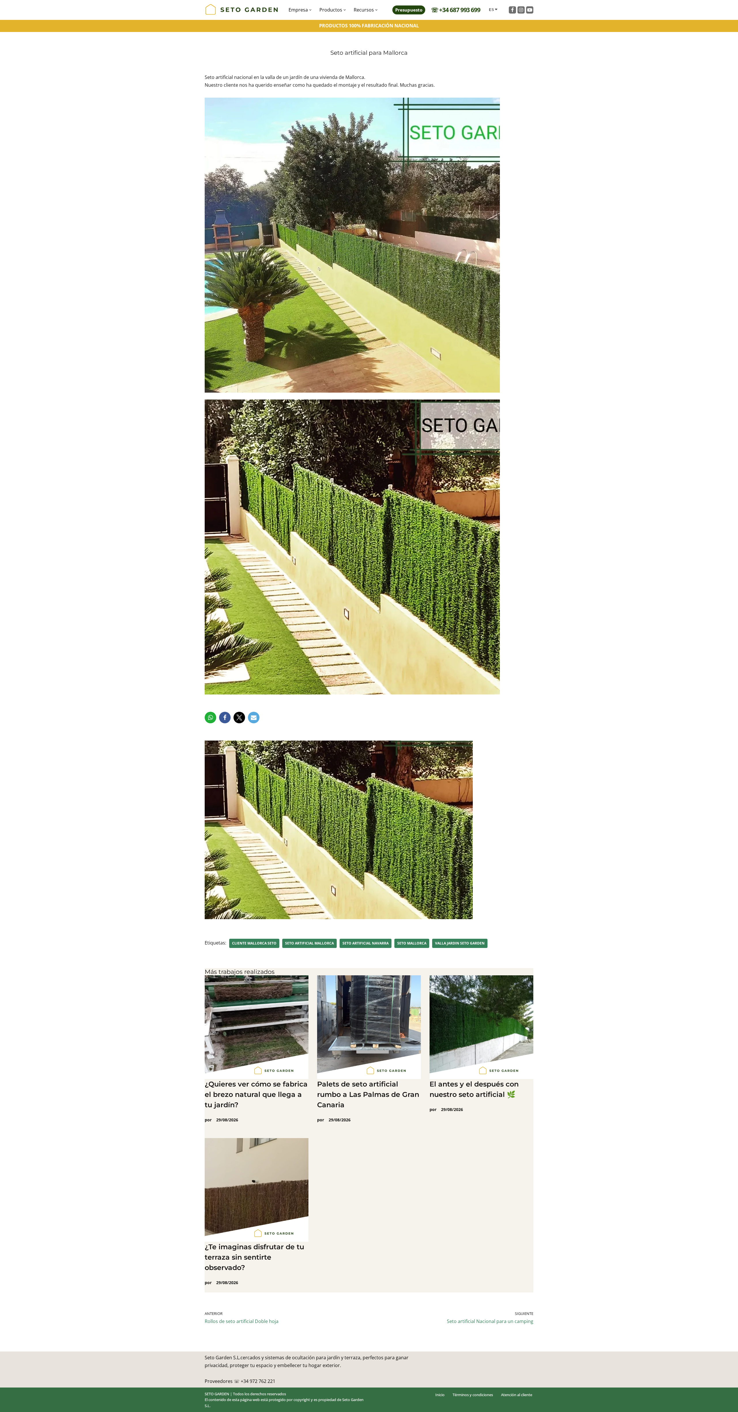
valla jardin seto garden (460, 943)
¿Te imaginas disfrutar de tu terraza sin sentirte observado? (254, 1257)
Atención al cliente (516, 1394)
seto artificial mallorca (309, 943)
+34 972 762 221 (258, 1381)
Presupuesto (408, 10)
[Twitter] (239, 717)
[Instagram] (521, 10)
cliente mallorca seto (254, 943)
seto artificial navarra (365, 943)
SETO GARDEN (217, 1393)
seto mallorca (411, 943)
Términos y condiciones (473, 1394)
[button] (310, 10)
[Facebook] (512, 10)
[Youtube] (529, 10)
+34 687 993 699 (459, 10)
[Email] (253, 717)
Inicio (440, 1394)
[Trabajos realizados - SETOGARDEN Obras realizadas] (242, 10)
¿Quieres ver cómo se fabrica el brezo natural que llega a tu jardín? (256, 1094)
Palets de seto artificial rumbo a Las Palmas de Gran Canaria (368, 1094)
